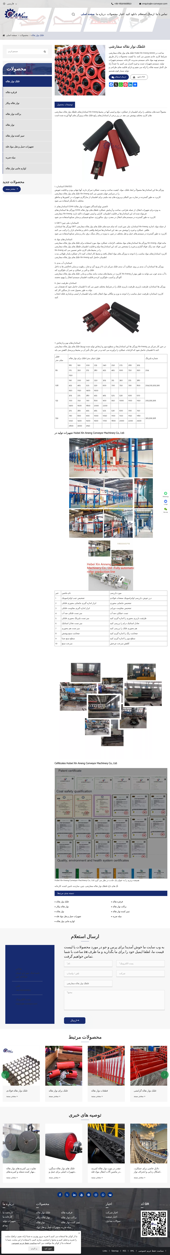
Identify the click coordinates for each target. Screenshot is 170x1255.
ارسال (74, 1021)
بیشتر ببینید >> (12, 1096)
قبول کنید (48, 1248)
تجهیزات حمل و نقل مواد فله (20, 147)
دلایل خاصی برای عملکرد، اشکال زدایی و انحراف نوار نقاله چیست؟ (104, 1170)
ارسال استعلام (146, 14)
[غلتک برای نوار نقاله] (21, 1066)
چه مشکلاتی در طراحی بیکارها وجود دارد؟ (149, 1170)
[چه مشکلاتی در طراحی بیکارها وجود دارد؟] (148, 1143)
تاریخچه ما (8, 1213)
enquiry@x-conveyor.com (154, 4)
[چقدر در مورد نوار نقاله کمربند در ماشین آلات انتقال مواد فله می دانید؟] (63, 1143)
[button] (5, 1075)
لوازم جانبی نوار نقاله (16, 168)
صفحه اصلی (88, 14)
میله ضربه (11, 157)
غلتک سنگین (140, 1091)
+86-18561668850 (122, 4)
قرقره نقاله (11, 92)
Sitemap (114, 1251)
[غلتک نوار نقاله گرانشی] (106, 1066)
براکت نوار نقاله (13, 114)
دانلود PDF (141, 77)
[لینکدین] (74, 1194)
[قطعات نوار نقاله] (63, 1066)
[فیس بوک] (60, 1194)
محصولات (112, 14)
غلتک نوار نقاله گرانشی (102, 1091)
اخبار (121, 14)
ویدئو (5, 1225)
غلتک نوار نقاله (37, 35)
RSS (124, 1251)
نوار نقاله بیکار (12, 103)
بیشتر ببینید (11, 189)
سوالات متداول (113, 1221)
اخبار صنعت (111, 1217)
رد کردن (34, 1248)
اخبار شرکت (112, 1213)
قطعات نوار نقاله (57, 1091)
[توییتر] (67, 1194)
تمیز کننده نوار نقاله (15, 136)
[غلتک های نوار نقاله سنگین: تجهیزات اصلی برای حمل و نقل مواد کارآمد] (21, 1143)
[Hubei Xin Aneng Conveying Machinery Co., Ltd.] (16, 14)
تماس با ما (161, 14)
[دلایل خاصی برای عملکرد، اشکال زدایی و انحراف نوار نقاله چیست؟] (106, 1143)
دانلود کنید (131, 14)
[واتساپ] (103, 1194)
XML (132, 1251)
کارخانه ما (7, 1217)
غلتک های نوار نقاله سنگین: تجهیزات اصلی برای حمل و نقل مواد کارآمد (19, 1170)
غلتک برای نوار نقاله (15, 1091)
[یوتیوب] (81, 1194)
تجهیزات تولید (9, 1221)
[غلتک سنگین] (148, 1066)
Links (105, 1251)
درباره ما (101, 14)
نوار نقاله (10, 125)
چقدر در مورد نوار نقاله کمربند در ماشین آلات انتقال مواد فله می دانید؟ (63, 1170)
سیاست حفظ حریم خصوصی (151, 1251)
